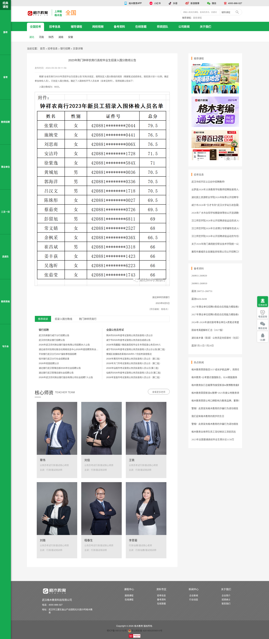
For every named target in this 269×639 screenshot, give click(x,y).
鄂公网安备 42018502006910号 (146, 630)
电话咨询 (262, 316)
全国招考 (35, 27)
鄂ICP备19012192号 (117, 630)
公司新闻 (184, 27)
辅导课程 (76, 27)
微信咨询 (262, 328)
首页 (42, 48)
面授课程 (197, 17)
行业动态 (193, 599)
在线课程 (129, 599)
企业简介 (226, 595)
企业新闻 (193, 595)
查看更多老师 (158, 391)
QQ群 (262, 340)
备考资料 (119, 27)
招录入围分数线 (63, 319)
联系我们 (226, 603)
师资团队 (162, 27)
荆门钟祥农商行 (88, 319)
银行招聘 (65, 48)
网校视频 (98, 27)
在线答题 (140, 27)
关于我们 (205, 27)
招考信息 (54, 27)
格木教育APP (135, 3)
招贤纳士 (226, 599)
